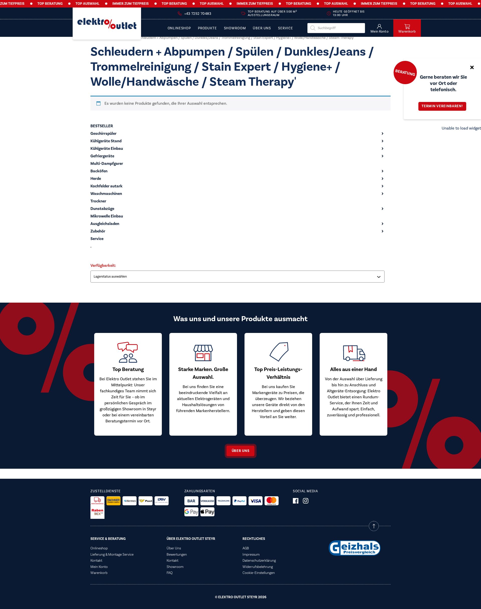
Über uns (241, 451)
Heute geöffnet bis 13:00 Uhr (349, 13)
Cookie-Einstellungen (259, 573)
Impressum (251, 554)
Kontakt (96, 560)
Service (285, 28)
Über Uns (262, 28)
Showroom (235, 28)
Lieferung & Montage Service (112, 554)
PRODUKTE (207, 28)
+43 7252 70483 (197, 14)
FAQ (170, 573)
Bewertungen (177, 554)
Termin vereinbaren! (442, 106)
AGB (246, 548)
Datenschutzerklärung (259, 560)
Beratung (405, 72)
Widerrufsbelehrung (258, 567)
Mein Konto (99, 567)
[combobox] (238, 276)
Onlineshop (179, 28)
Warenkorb (98, 573)
